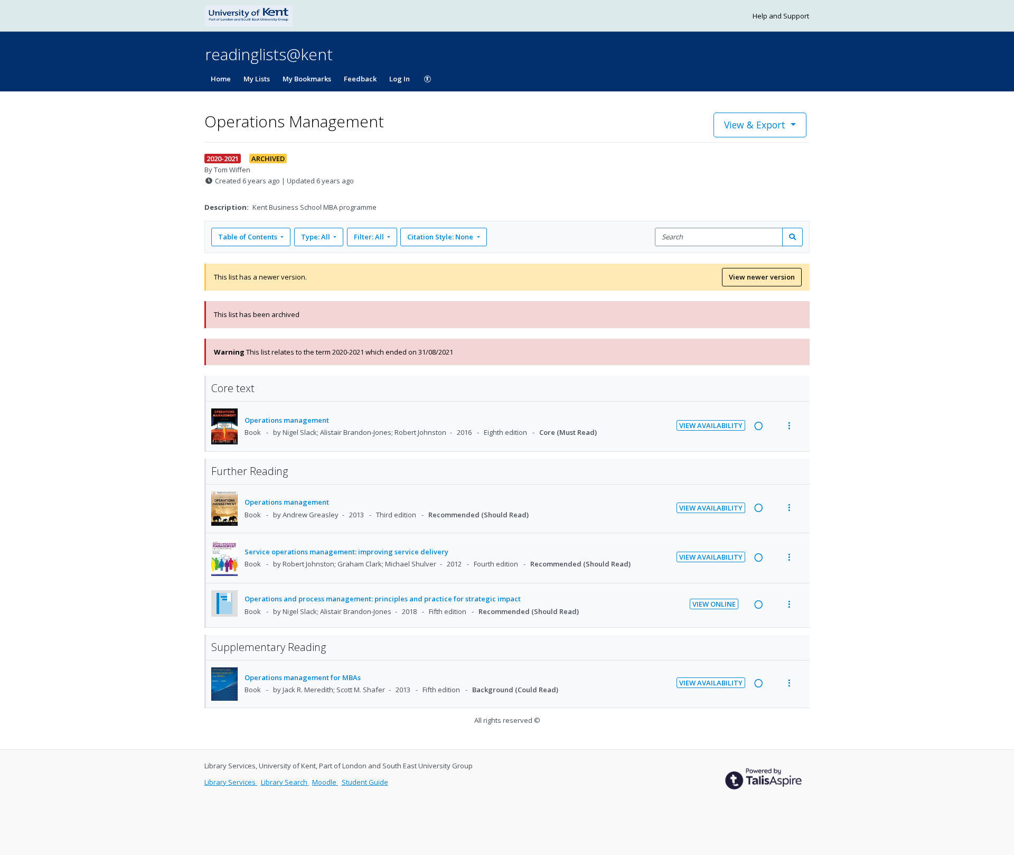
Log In (399, 78)
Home (221, 78)
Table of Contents (247, 236)
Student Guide (365, 782)
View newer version (762, 277)
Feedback (360, 78)
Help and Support (781, 16)
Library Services (230, 782)
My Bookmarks (307, 78)
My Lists (256, 78)
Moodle (325, 782)
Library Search (285, 782)
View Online (714, 604)
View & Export (754, 124)
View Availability (711, 425)
